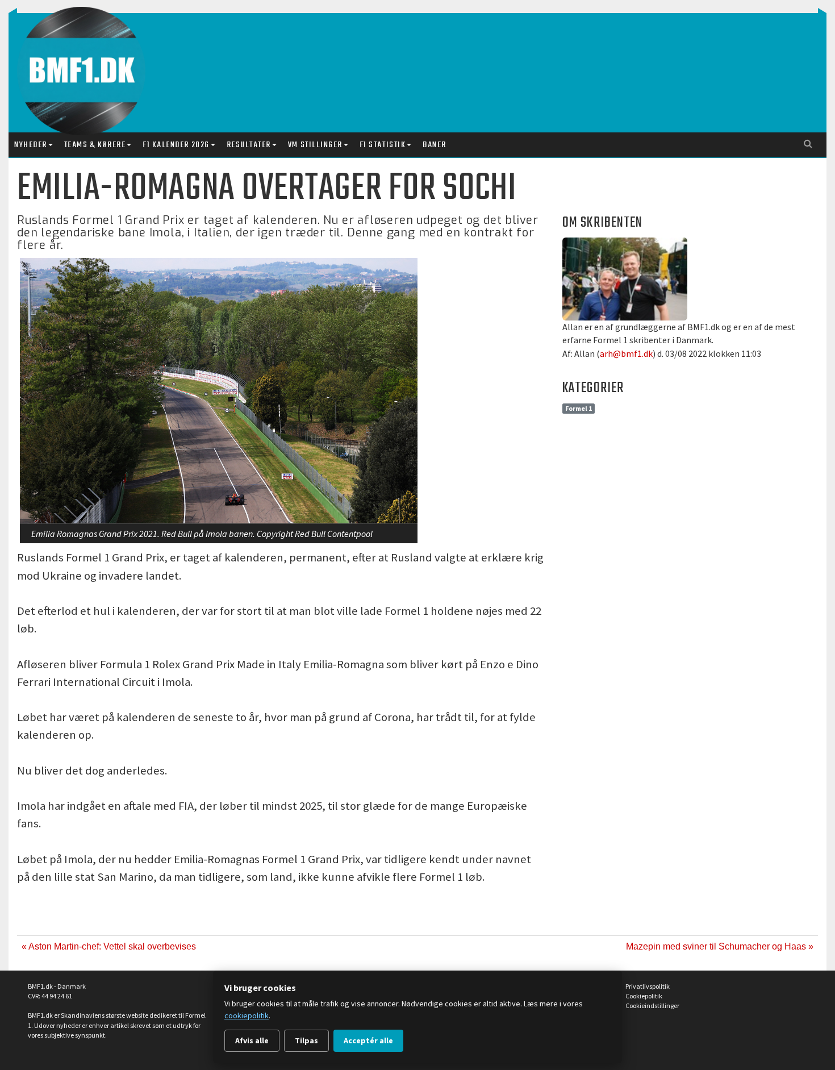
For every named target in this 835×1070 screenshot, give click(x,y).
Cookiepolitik (643, 996)
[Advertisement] (420, 61)
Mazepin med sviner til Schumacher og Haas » (719, 946)
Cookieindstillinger (652, 1005)
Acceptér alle (368, 1040)
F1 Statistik (383, 145)
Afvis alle (252, 1040)
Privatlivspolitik (647, 986)
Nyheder (30, 145)
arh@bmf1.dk (626, 353)
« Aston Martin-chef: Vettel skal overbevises (109, 946)
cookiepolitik (246, 1015)
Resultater (249, 145)
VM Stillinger (315, 145)
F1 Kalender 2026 (176, 145)
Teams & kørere (95, 145)
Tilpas (306, 1040)
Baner (434, 145)
